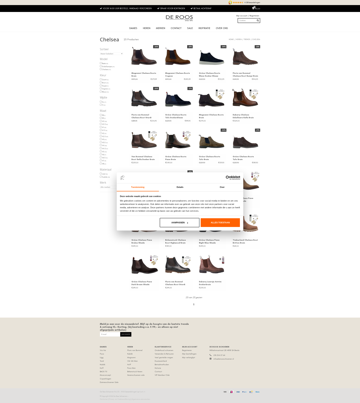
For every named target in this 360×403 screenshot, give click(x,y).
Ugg (101, 357)
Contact (176, 28)
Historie (158, 368)
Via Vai (103, 350)
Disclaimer (104, 399)
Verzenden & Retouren (164, 354)
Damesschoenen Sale (109, 382)
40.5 (105, 124)
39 (103, 118)
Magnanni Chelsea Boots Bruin (143, 74)
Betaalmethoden (162, 364)
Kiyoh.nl (142, 392)
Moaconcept (105, 375)
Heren (146, 28)
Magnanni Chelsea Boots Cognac (177, 74)
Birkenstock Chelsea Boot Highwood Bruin (175, 241)
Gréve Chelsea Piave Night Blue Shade (209, 241)
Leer (105, 174)
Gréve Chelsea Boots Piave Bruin (175, 158)
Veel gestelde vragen (164, 357)
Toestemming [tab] (137, 187)
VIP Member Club (162, 375)
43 (104, 139)
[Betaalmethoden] (224, 391)
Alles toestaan (220, 222)
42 (104, 133)
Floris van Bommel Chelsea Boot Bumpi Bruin (245, 74)
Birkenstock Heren (134, 371)
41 (104, 127)
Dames (133, 28)
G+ (104, 102)
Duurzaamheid (161, 361)
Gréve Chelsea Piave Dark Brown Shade (141, 283)
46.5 (104, 158)
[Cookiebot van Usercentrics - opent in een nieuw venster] (228, 178)
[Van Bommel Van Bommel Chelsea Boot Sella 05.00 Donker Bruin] (144, 140)
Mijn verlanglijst (188, 357)
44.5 (105, 149)
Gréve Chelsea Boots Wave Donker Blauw (209, 74)
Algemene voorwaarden (141, 399)
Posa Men (131, 368)
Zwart (105, 80)
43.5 (105, 143)
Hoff (102, 368)
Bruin (105, 83)
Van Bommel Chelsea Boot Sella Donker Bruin (143, 158)
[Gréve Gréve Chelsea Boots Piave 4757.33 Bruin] (178, 140)
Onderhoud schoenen (164, 350)
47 (104, 161)
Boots (105, 63)
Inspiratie (204, 28)
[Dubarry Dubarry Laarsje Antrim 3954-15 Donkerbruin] (211, 265)
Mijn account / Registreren (247, 15)
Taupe (105, 86)
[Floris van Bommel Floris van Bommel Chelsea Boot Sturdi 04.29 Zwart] (178, 265)
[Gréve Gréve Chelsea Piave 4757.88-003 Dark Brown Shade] (144, 265)
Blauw (105, 92)
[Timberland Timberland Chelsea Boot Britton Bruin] (245, 223)
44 (104, 145)
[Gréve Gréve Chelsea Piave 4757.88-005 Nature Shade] (245, 181)
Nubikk (102, 364)
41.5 (104, 130)
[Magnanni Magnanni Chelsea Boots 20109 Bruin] (211, 98)
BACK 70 (103, 371)
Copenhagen (105, 379)
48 (104, 164)
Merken (160, 28)
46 (104, 155)
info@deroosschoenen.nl (223, 359)
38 (103, 115)
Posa (102, 354)
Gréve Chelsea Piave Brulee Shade (141, 241)
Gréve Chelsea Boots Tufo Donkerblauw (175, 116)
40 (104, 121)
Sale (190, 28)
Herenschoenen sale (136, 375)
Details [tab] (180, 187)
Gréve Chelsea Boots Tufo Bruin (209, 158)
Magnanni (131, 357)
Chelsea (106, 69)
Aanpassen (178, 222)
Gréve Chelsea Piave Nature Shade (243, 199)
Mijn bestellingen (189, 354)
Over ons (222, 28)
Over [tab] (222, 187)
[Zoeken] (257, 20)
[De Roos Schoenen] (180, 18)
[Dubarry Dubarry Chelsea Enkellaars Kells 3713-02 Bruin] (245, 98)
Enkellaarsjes (108, 67)
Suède (106, 177)
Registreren (187, 350)
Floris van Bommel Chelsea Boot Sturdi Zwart (141, 116)
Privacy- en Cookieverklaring (120, 399)
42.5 (105, 136)
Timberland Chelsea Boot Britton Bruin (245, 241)
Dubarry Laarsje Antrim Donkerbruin (210, 283)
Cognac (106, 89)
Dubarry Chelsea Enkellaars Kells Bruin (243, 116)
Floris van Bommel (134, 350)
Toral (102, 361)
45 (104, 152)
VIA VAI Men (132, 361)
